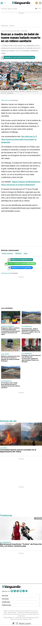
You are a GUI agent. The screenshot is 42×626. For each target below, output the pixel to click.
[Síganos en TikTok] (23, 591)
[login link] (40, 3)
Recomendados (5, 542)
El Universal (14, 100)
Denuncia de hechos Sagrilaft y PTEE (21, 619)
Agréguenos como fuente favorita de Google (19, 57)
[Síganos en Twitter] (15, 591)
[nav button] (1, 3)
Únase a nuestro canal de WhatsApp (21, 263)
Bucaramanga (27, 326)
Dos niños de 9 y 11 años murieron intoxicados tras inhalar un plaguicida (19, 139)
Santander (5, 354)
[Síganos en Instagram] (18, 591)
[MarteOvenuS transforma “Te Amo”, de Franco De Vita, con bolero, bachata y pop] (21, 528)
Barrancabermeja (7, 326)
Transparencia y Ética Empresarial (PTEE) (26, 617)
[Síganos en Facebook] (12, 591)
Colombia (3, 448)
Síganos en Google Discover (21, 259)
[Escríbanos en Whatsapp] (26, 591)
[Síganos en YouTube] (20, 591)
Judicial (11, 25)
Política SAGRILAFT (8, 617)
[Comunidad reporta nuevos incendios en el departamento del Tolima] (21, 434)
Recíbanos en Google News (21, 267)
